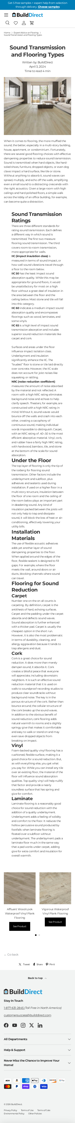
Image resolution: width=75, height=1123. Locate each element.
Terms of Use (27, 1110)
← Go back (11, 954)
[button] (32, 23)
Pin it (52, 964)
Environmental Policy (14, 1113)
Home (7, 33)
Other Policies (35, 1113)
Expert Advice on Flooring (26, 33)
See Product (19, 926)
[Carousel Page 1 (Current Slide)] (36, 935)
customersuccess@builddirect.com (27, 1015)
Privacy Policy (10, 1110)
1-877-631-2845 (14, 1008)
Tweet (26, 964)
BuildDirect (16, 1104)
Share (40, 964)
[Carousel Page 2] (39, 935)
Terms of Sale (43, 1110)
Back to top (35, 978)
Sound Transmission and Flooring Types (23, 35)
